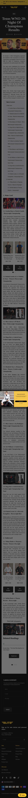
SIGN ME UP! (21, 401)
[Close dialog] (27, 391)
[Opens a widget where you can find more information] (22, 795)
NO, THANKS (21, 403)
